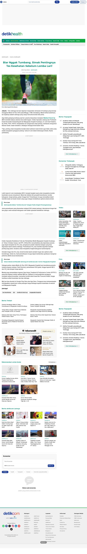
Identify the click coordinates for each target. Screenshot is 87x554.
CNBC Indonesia (78, 518)
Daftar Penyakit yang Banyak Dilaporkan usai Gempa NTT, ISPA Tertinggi (73, 135)
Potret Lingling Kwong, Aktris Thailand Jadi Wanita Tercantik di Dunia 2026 (10, 380)
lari (14, 292)
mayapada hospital (35, 292)
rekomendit (48, 539)
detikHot (26, 524)
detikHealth (5, 57)
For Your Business (50, 537)
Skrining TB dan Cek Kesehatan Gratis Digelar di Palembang (65, 274)
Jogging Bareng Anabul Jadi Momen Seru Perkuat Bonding (64, 293)
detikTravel (36, 516)
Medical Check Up (49, 118)
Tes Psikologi (38, 44)
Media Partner (63, 524)
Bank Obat (46, 44)
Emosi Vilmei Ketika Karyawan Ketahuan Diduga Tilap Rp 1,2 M (29, 399)
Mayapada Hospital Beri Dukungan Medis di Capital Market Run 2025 (42, 320)
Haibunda (76, 520)
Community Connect (50, 541)
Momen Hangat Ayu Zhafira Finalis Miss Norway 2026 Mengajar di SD (50, 443)
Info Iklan (62, 526)
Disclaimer (62, 530)
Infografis (72, 40)
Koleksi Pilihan (15, 44)
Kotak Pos (62, 522)
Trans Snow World (50, 526)
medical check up (22, 292)
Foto (61, 40)
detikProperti (27, 533)
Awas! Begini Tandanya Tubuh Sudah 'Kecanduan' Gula (74, 179)
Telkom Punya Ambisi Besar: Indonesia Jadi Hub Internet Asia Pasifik (22, 424)
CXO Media (77, 526)
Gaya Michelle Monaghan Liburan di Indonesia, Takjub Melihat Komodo (47, 380)
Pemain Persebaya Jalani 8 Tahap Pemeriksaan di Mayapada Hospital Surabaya (14, 305)
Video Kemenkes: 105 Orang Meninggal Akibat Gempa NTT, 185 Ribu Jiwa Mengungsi (65, 224)
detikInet (26, 522)
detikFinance (27, 520)
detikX (35, 524)
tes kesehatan (6, 292)
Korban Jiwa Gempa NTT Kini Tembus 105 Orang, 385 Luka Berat (74, 141)
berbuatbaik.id (49, 516)
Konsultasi (33, 40)
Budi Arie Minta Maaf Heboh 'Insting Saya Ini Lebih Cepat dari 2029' (8, 424)
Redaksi (62, 516)
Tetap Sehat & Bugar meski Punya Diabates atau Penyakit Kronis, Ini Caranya (14, 310)
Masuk (83, 2)
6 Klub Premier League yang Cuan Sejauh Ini (35, 423)
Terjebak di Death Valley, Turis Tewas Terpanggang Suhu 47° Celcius (35, 443)
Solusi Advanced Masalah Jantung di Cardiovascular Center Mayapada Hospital (29, 262)
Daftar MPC (75, 2)
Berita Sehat (14, 40)
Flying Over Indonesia (51, 535)
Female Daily (77, 524)
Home (8, 40)
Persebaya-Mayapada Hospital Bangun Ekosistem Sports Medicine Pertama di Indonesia (13, 321)
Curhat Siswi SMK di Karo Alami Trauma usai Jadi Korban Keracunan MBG (75, 173)
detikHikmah (37, 530)
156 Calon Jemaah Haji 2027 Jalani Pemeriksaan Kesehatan (78, 275)
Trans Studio (49, 528)
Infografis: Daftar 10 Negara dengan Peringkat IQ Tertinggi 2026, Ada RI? (75, 166)
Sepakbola (26, 528)
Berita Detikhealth (15, 57)
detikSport (26, 526)
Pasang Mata (49, 518)
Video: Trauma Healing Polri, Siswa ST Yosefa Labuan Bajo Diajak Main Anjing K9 (78, 224)
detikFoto (36, 528)
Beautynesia (77, 522)
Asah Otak (56, 40)
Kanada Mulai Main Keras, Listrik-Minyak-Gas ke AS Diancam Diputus (9, 399)
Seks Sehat (40, 40)
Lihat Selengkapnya (71, 154)
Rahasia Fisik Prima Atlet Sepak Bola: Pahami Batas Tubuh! (43, 315)
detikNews (26, 516)
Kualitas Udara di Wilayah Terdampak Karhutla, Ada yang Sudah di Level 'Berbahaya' (21, 444)
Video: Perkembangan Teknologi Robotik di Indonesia (64, 243)
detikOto (26, 530)
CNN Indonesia (77, 516)
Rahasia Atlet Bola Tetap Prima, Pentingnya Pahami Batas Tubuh (14, 315)
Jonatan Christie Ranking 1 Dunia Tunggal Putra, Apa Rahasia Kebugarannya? (73, 147)
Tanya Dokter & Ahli (27, 44)
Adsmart (48, 520)
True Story (48, 40)
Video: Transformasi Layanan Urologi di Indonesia (78, 242)
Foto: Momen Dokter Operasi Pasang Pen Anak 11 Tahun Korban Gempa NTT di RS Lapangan (79, 293)
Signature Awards (50, 524)
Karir (61, 520)
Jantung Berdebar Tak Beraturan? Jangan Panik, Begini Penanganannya (27, 205)
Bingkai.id (48, 530)
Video (66, 40)
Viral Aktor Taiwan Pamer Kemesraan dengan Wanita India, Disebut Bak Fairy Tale (29, 380)
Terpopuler (6, 44)
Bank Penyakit (54, 44)
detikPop (36, 533)
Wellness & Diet (24, 40)
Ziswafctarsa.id (49, 533)
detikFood (36, 518)
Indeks (78, 40)
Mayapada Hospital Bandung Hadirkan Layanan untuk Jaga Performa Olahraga (41, 310)
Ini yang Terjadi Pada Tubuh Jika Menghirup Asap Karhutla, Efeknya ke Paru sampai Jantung (74, 129)
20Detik (36, 526)
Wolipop (36, 522)
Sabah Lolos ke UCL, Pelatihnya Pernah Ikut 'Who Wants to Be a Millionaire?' (50, 424)
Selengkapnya (52, 362)
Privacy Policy (63, 528)
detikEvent (48, 522)
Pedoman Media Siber (65, 518)
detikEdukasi (27, 518)
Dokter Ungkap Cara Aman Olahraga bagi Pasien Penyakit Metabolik (41, 305)
